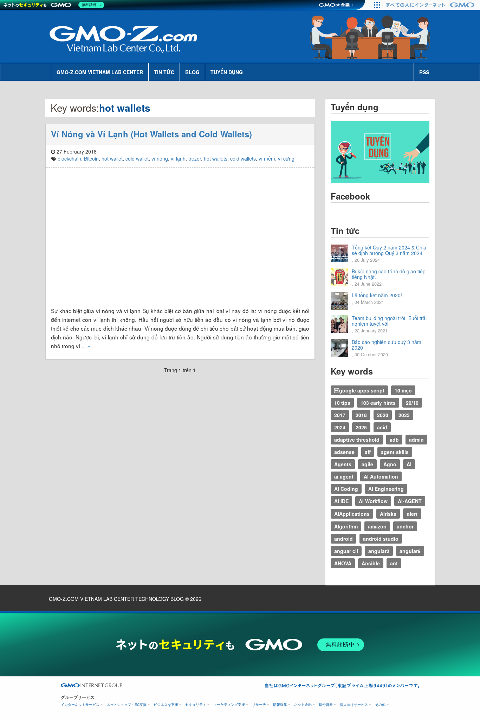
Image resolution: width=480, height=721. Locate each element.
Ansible (371, 563)
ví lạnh (178, 158)
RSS (424, 72)
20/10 (412, 402)
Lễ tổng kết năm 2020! (377, 295)
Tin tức (164, 72)
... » (86, 346)
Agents (342, 464)
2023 (404, 415)
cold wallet (137, 158)
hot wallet (112, 158)
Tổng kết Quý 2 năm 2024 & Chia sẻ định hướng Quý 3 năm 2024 (389, 250)
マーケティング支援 (229, 705)
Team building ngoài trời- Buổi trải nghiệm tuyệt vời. (389, 320)
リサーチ (259, 705)
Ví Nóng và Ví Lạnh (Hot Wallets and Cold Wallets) (151, 134)
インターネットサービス (80, 705)
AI (409, 464)
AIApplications (352, 513)
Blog (192, 72)
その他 (380, 705)
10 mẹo (403, 390)
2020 (382, 415)
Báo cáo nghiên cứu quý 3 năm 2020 (386, 344)
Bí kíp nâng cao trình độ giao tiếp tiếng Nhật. (389, 274)
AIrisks (388, 513)
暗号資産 (326, 705)
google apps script (359, 390)
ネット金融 (303, 705)
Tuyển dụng (226, 72)
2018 (361, 415)
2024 (339, 427)
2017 (339, 415)
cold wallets (243, 158)
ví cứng (286, 158)
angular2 (378, 550)
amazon (377, 526)
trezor (194, 158)
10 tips (342, 402)
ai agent (343, 476)
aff (368, 451)
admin (416, 439)
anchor (405, 526)
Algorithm (346, 526)
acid (382, 427)
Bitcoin (91, 158)
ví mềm (267, 158)
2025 (361, 427)
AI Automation (381, 476)
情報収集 (280, 705)
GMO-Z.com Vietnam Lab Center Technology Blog (116, 598)
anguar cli (346, 550)
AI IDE (341, 501)
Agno (389, 464)
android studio (380, 538)
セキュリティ (195, 705)
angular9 (410, 550)
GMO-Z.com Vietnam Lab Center (100, 72)
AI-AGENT (410, 501)
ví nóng (159, 158)
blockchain (69, 158)
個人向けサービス (354, 705)
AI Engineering (386, 488)
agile (367, 464)
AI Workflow (373, 501)
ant (394, 563)
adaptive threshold (357, 439)
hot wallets (215, 158)
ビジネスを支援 (166, 705)
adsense (344, 451)
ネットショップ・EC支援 (126, 705)
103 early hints (378, 402)
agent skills (395, 451)
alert (412, 514)
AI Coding (346, 488)
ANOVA (342, 563)
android (343, 538)
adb (394, 439)
